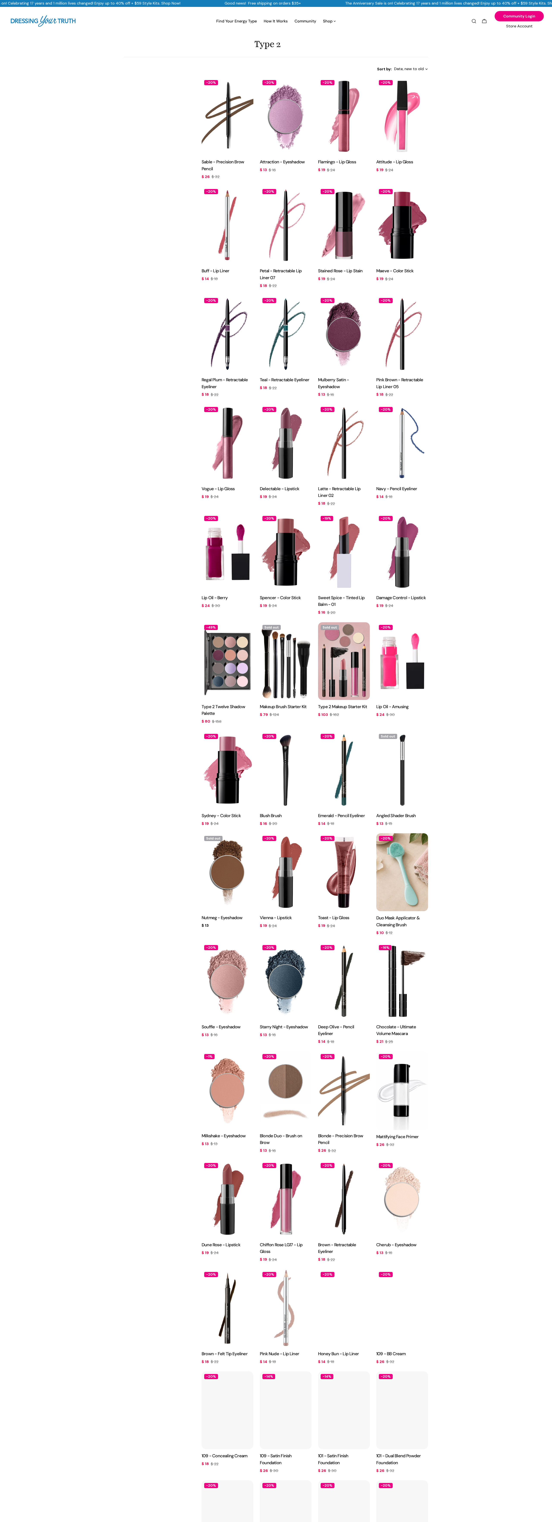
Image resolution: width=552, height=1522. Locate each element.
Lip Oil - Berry (215, 597)
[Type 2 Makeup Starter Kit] (344, 661)
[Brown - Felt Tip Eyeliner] (227, 1308)
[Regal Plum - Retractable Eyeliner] (227, 334)
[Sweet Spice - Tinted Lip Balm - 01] (344, 552)
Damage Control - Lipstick (401, 597)
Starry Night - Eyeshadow (284, 1027)
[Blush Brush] (286, 770)
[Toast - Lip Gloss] (344, 872)
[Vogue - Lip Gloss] (227, 443)
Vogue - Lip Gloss (218, 489)
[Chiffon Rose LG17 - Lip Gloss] (286, 1199)
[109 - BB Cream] (402, 1308)
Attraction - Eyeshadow (282, 162)
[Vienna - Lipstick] (286, 872)
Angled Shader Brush (396, 815)
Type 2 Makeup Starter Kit (342, 706)
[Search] (474, 21)
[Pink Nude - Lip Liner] (286, 1308)
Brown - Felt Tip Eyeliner (225, 1354)
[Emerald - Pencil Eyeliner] (344, 770)
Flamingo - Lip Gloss (337, 162)
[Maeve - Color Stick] (402, 225)
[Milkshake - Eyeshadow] (227, 1090)
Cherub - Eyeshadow (396, 1245)
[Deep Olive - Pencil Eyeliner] (344, 981)
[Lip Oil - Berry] (227, 552)
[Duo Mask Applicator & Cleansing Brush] (402, 872)
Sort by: (384, 69)
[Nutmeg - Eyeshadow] (227, 872)
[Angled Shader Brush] (402, 770)
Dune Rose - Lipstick (221, 1245)
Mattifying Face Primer (397, 1136)
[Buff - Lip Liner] (227, 225)
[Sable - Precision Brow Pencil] (227, 116)
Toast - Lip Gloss (333, 917)
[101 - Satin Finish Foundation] (344, 1410)
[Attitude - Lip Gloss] (402, 116)
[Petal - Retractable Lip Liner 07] (286, 225)
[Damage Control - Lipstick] (402, 552)
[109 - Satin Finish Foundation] (286, 1410)
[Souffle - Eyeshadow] (227, 981)
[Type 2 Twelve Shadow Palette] (227, 661)
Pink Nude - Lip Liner (279, 1354)
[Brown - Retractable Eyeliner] (344, 1199)
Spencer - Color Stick (280, 597)
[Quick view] (247, 87)
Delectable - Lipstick (279, 489)
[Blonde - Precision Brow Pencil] (344, 1090)
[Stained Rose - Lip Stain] (344, 225)
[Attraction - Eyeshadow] (286, 116)
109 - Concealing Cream (224, 1456)
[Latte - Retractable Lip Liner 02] (344, 443)
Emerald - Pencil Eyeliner (341, 815)
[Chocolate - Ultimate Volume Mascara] (402, 981)
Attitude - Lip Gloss (394, 162)
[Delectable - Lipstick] (286, 443)
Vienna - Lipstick (276, 917)
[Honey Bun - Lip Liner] (344, 1308)
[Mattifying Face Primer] (402, 1090)
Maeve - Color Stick (395, 271)
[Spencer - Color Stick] (286, 552)
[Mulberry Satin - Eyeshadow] (344, 334)
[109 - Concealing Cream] (227, 1410)
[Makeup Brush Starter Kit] (286, 661)
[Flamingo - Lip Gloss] (344, 116)
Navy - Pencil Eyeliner (396, 489)
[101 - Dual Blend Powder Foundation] (402, 1410)
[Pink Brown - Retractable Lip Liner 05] (402, 334)
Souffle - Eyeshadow (221, 1027)
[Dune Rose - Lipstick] (227, 1199)
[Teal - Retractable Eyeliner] (286, 334)
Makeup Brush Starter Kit (283, 706)
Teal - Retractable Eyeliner (284, 380)
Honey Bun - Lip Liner (338, 1354)
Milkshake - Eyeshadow (224, 1136)
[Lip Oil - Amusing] (402, 661)
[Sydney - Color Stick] (227, 770)
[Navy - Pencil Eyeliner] (402, 443)
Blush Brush (271, 815)
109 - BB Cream (391, 1354)
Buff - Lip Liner (215, 271)
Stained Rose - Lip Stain (340, 271)
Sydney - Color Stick (221, 815)
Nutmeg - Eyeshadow (222, 917)
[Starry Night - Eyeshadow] (286, 981)
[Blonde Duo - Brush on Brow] (286, 1090)
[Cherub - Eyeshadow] (402, 1199)
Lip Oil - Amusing (392, 706)
